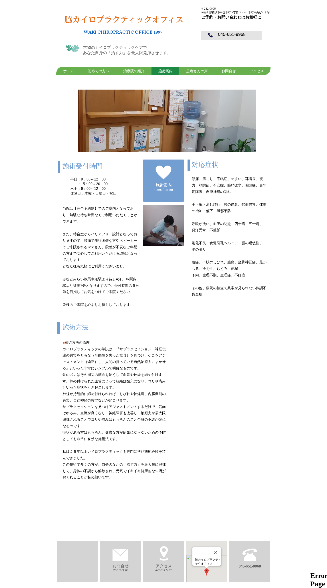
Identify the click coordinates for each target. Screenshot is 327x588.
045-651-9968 (232, 34)
